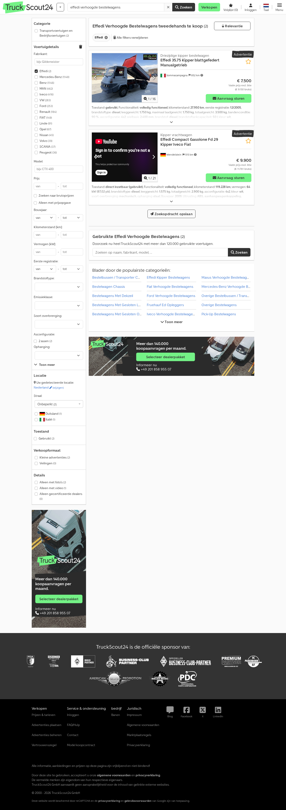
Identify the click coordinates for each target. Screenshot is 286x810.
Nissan (47, 135)
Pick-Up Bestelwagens (219, 314)
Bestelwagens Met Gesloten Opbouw (121, 314)
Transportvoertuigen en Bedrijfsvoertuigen (56, 33)
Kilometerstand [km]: (48, 227)
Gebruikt (46, 438)
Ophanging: (42, 347)
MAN (46, 88)
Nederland (49, 387)
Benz (47, 83)
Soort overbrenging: (48, 316)
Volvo (46, 141)
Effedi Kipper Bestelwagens (168, 277)
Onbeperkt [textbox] (47, 404)
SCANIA (47, 147)
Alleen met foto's (53, 482)
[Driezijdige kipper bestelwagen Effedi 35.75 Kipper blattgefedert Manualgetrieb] (125, 77)
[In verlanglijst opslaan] (248, 62)
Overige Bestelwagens (219, 305)
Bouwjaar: (40, 210)
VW (45, 100)
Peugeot (48, 152)
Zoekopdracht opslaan (173, 214)
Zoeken (185, 7)
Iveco (46, 94)
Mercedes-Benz (54, 77)
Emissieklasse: (43, 297)
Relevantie (233, 26)
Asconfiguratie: (44, 334)
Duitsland (53, 414)
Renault (48, 112)
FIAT (46, 118)
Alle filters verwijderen (132, 38)
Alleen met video (53, 488)
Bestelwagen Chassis (108, 286)
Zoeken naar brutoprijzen (56, 196)
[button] (279, 7)
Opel (45, 129)
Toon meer (173, 322)
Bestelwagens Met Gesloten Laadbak (121, 305)
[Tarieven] (59, 560)
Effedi (45, 71)
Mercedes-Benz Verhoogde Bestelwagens (235, 286)
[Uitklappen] (171, 122)
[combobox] (59, 404)
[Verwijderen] (168, 7)
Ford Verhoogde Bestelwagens (171, 295)
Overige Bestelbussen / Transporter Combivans (238, 295)
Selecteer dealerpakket (58, 599)
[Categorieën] (60, 7)
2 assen (45, 341)
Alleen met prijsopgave (55, 203)
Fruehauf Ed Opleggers (165, 305)
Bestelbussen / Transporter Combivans (122, 277)
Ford (46, 106)
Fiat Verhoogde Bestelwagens (170, 286)
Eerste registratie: (46, 261)
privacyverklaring (109, 800)
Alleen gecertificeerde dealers (61, 496)
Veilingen (48, 463)
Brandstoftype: (44, 278)
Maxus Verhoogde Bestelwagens (227, 277)
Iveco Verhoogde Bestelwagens (171, 314)
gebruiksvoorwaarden (137, 800)
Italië (50, 419)
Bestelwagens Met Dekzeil (112, 295)
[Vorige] (95, 78)
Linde (46, 123)
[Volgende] (153, 78)
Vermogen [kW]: (45, 244)
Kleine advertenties (55, 457)
